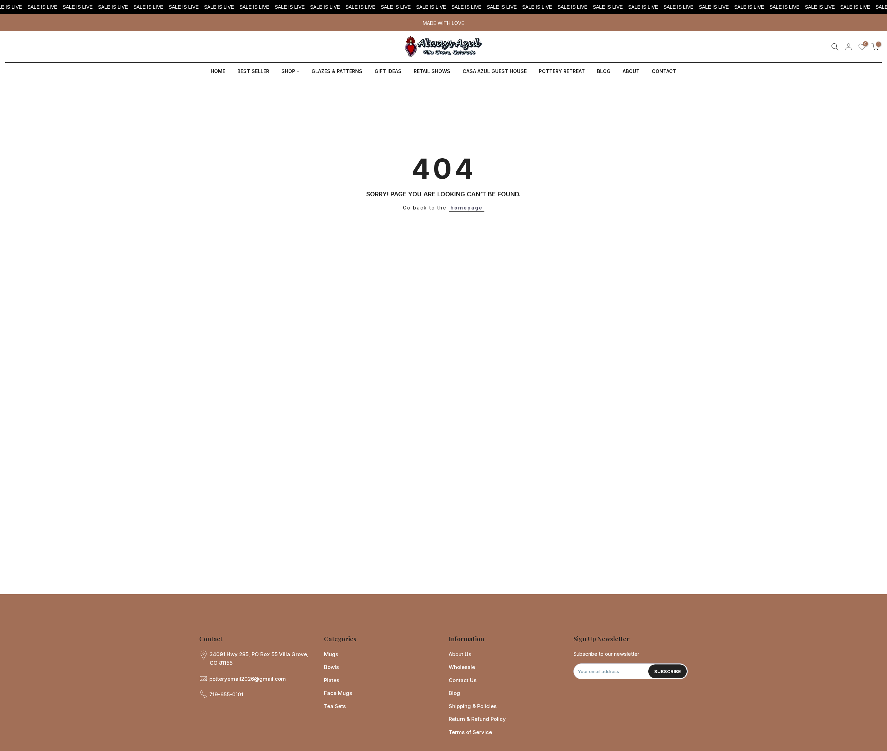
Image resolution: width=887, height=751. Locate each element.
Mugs (331, 654)
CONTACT (664, 71)
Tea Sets (335, 706)
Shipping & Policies (473, 706)
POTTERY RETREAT (562, 71)
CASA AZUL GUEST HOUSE (495, 71)
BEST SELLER (253, 71)
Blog (454, 693)
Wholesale (462, 667)
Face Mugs (338, 693)
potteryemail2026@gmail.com (247, 679)
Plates (331, 680)
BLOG (604, 71)
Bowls (331, 667)
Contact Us (462, 680)
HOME (218, 71)
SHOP (288, 71)
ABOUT (631, 71)
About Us (460, 654)
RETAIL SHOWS (432, 71)
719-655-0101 (226, 694)
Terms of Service (470, 732)
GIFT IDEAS (388, 71)
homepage (466, 208)
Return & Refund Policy (477, 719)
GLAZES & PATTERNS (336, 71)
